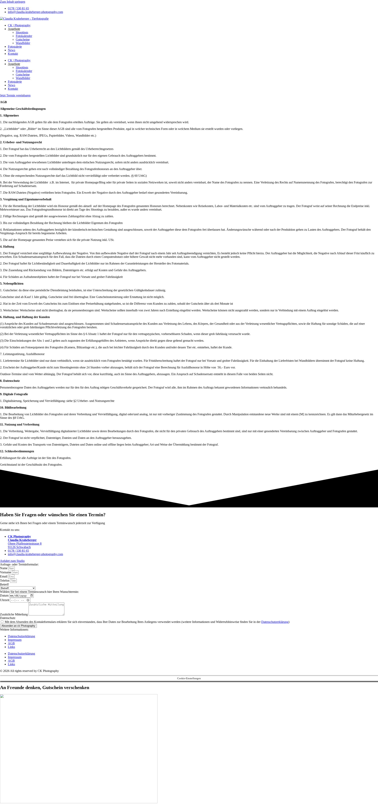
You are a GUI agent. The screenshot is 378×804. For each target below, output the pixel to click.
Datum (4, 595)
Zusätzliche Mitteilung (14, 614)
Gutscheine (23, 39)
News (11, 50)
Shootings (22, 32)
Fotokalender (24, 36)
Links (11, 647)
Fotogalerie (15, 46)
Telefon (5, 580)
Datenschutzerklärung (274, 622)
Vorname (6, 572)
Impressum (14, 639)
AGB (11, 643)
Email (4, 576)
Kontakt (13, 53)
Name (4, 568)
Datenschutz (7, 618)
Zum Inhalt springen (12, 1)
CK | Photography (19, 25)
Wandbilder (23, 43)
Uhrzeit (5, 600)
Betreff (4, 584)
